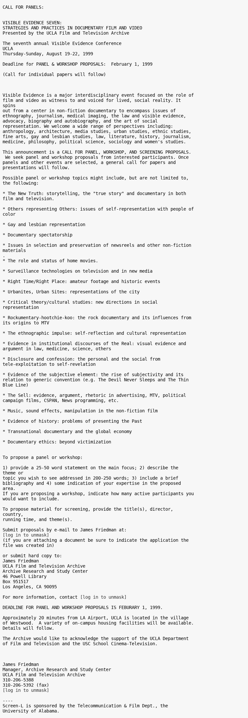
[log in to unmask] (26, 535)
